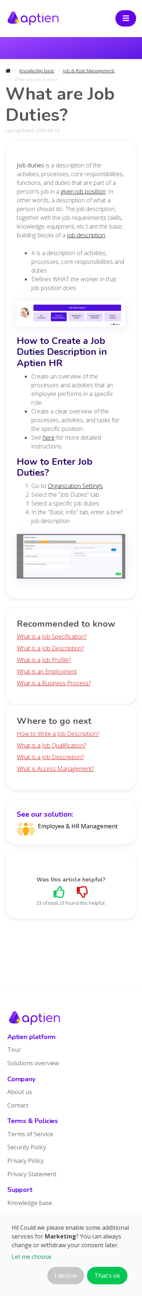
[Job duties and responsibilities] (71, 316)
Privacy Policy (25, 1161)
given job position (83, 191)
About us (19, 1092)
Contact (17, 1105)
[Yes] (59, 892)
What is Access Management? (55, 769)
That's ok (107, 1276)
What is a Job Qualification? (51, 745)
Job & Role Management (88, 70)
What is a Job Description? (50, 648)
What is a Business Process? (54, 683)
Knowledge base (36, 70)
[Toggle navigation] (126, 18)
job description (86, 235)
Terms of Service (30, 1134)
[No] (82, 892)
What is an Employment (47, 671)
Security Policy (26, 1147)
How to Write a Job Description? (58, 734)
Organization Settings (75, 486)
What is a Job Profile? (44, 660)
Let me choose (31, 1257)
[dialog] (71, 1254)
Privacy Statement (31, 1174)
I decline (66, 1276)
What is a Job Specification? (52, 637)
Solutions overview (33, 1063)
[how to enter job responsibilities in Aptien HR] (71, 559)
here (49, 437)
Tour (14, 1050)
